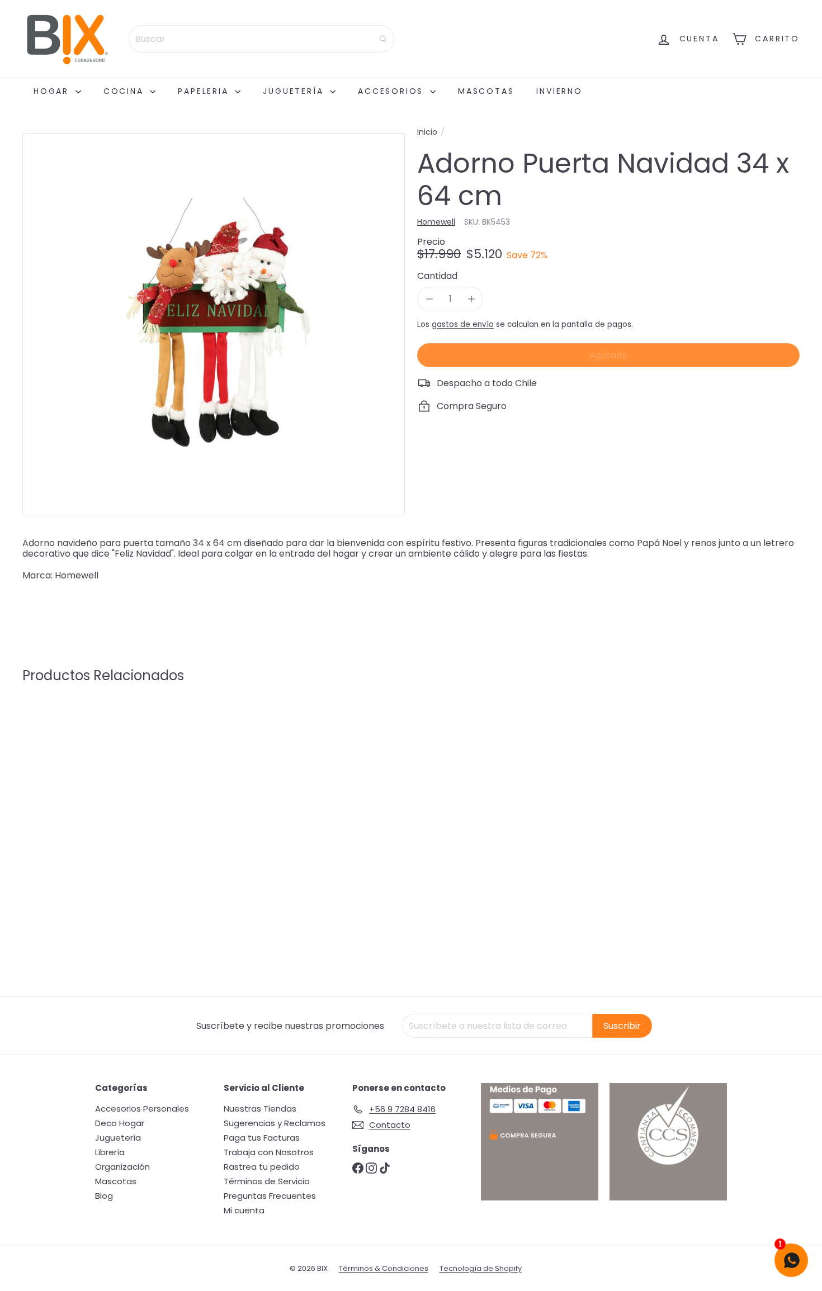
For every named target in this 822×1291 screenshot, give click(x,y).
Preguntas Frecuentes (270, 1196)
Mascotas (486, 91)
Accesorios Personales (142, 1108)
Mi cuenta (244, 1210)
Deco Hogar (119, 1123)
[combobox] (261, 39)
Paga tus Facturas (262, 1137)
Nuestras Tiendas (260, 1108)
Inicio (427, 132)
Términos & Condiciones (383, 1268)
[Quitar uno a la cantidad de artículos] (429, 299)
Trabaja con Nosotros (269, 1152)
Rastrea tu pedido (262, 1167)
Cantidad (437, 275)
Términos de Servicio (267, 1181)
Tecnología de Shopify (481, 1268)
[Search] (383, 39)
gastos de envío (463, 324)
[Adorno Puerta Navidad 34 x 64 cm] (82, 798)
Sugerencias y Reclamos (274, 1123)
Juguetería (295, 91)
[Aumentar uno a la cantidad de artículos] (471, 299)
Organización (122, 1167)
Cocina (125, 91)
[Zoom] (213, 324)
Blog (104, 1196)
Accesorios (392, 91)
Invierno (559, 91)
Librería (110, 1152)
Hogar (53, 91)
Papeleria (205, 91)
